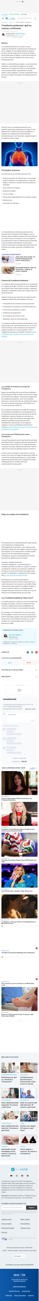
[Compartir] (28, 652)
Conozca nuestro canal (11, 1176)
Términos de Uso (25, 1228)
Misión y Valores (25, 1219)
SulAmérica (8, 1295)
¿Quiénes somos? (6, 1219)
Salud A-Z (11, 22)
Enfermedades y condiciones (23, 22)
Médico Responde (14, 14)
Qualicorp (31, 1295)
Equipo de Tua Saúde (17, 36)
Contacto (4, 1232)
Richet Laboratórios (20, 1295)
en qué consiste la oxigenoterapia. (16, 575)
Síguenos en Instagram (17, 1176)
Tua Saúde (4, 14)
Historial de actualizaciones (12, 670)
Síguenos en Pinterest (28, 1176)
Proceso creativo (6, 1224)
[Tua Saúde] (10, 18)
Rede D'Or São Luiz (14, 1291)
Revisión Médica (25, 1224)
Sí (11, 663)
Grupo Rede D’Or (28, 1265)
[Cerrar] (22, 2)
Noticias (24, 14)
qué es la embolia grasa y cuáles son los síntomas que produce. (18, 334)
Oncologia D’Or (26, 1291)
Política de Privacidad (7, 1228)
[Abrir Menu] (2, 18)
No (30, 663)
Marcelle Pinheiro (15, 635)
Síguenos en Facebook (22, 1176)
